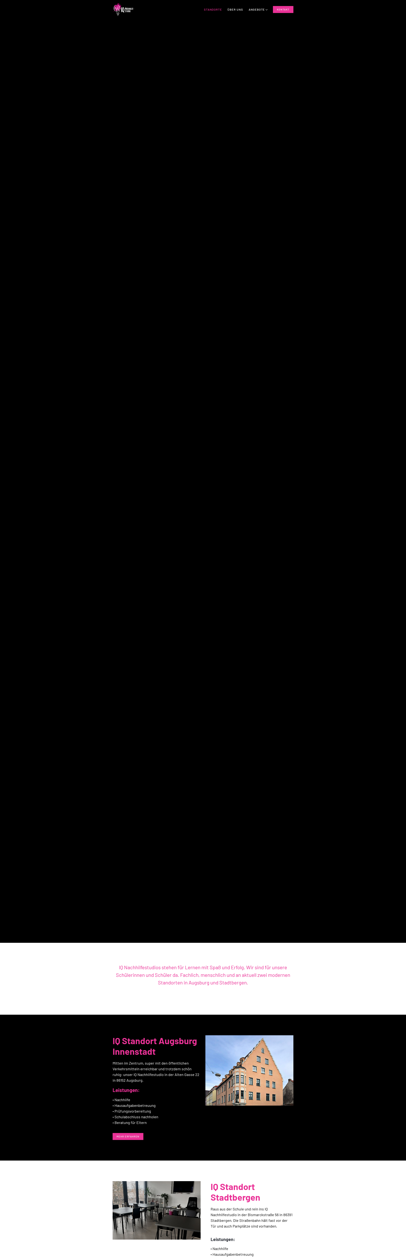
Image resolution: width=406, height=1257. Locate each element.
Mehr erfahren (128, 1136)
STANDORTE (213, 9)
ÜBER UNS (235, 9)
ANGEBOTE (257, 9)
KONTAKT (283, 9)
